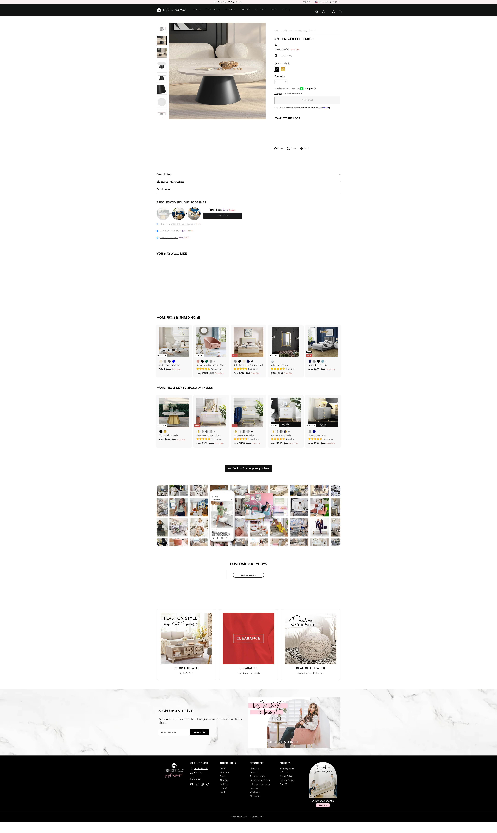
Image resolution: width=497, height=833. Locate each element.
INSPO (274, 10)
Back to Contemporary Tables (250, 468)
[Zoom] (217, 71)
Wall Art (260, 10)
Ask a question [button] (248, 575)
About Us (254, 769)
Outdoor (245, 10)
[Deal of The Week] (310, 638)
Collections (287, 31)
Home (277, 31)
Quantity (279, 76)
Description (164, 174)
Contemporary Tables (304, 31)
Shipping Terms (287, 769)
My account (255, 796)
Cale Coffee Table (169, 238)
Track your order (257, 776)
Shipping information (170, 182)
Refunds (283, 772)
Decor (229, 10)
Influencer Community (260, 784)
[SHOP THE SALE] (186, 638)
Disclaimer (163, 189)
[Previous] (162, 25)
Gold (283, 69)
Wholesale (255, 792)
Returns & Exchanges (260, 780)
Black (276, 69)
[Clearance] (248, 638)
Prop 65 (283, 784)
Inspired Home (188, 317)
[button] (203, 369)
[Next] (162, 117)
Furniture (212, 10)
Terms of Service (287, 780)
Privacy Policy (286, 776)
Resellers (254, 788)
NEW (196, 10)
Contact (253, 772)
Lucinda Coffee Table (170, 231)
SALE (285, 10)
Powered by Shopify (257, 816)
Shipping (278, 94)
